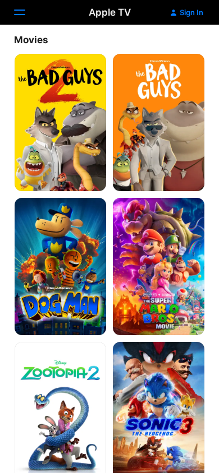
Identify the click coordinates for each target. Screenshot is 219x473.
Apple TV (110, 12)
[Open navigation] (26, 12)
